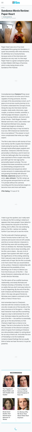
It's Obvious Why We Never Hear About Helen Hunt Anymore (23, 415)
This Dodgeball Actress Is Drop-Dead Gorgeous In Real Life (23, 392)
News (3, 7)
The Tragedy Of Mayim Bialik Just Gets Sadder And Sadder (8, 392)
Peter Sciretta (7, 16)
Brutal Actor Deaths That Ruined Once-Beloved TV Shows (7, 415)
